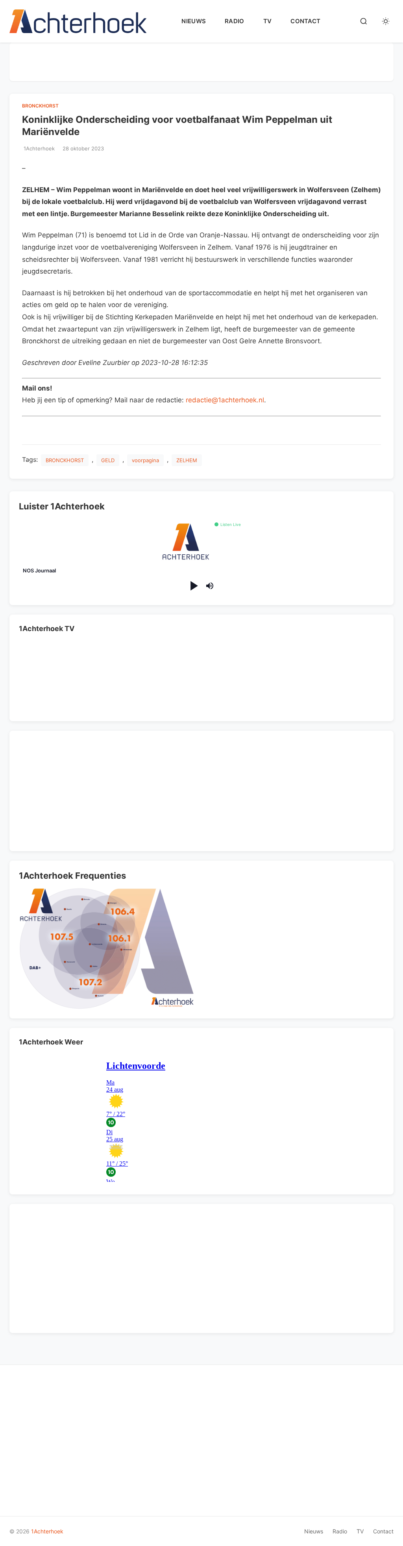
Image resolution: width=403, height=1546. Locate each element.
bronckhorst (40, 106)
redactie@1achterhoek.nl (225, 400)
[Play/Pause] (193, 586)
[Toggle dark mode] (386, 21)
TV (267, 21)
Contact (305, 21)
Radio (234, 21)
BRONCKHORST (65, 460)
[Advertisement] (201, 60)
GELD (108, 460)
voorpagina (145, 460)
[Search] (364, 21)
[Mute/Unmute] (210, 586)
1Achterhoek (47, 1531)
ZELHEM (186, 460)
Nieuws (193, 21)
